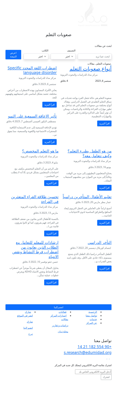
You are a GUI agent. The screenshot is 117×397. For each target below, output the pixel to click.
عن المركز (91, 323)
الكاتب (45, 50)
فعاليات (62, 312)
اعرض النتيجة (13, 54)
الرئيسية (93, 312)
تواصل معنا (91, 315)
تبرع (30, 334)
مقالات (64, 319)
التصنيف (71, 50)
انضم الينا (28, 328)
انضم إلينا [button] (58, 307)
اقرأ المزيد (104, 123)
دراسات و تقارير (60, 325)
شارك (28, 312)
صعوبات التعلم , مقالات (99, 63)
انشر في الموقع (25, 315)
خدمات (93, 319)
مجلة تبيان (63, 331)
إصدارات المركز (58, 315)
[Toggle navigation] (11, 14)
